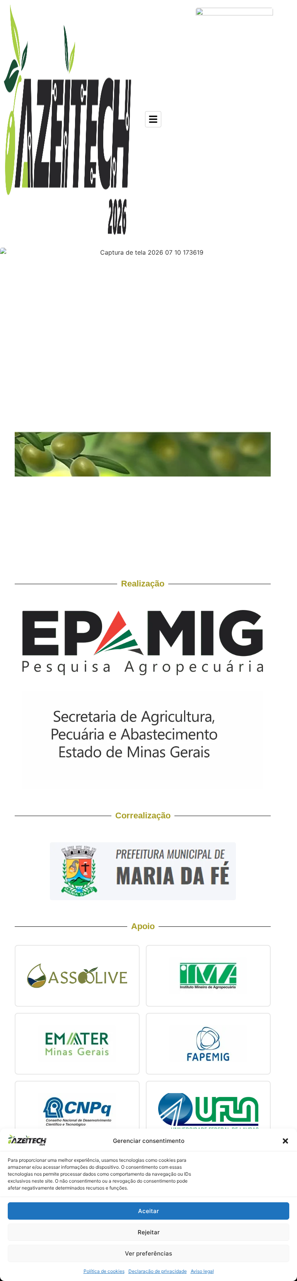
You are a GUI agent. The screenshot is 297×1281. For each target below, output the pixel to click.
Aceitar (148, 1211)
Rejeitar (149, 1232)
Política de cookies (104, 1271)
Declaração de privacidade (157, 1271)
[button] (285, 1141)
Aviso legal (202, 1271)
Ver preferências (148, 1253)
